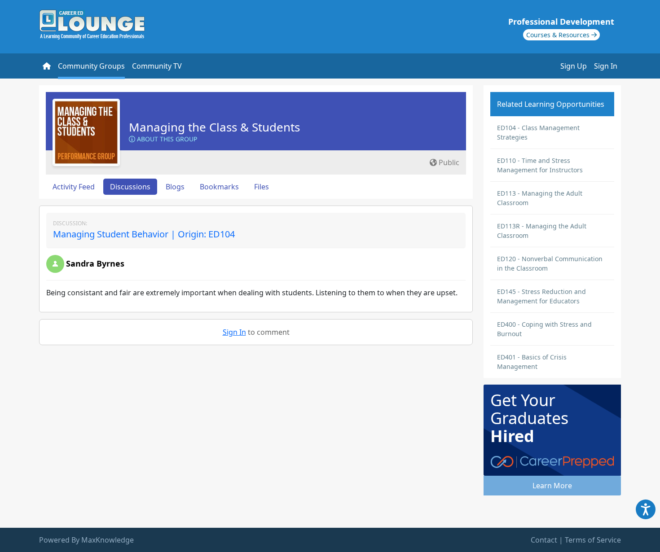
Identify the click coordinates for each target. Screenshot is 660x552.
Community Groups (91, 66)
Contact (544, 540)
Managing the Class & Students (214, 127)
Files (261, 187)
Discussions (130, 187)
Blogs (175, 187)
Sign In (605, 66)
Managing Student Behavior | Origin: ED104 (144, 234)
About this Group (166, 139)
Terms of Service (593, 540)
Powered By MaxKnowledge (86, 540)
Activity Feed (74, 187)
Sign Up (573, 66)
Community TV (157, 66)
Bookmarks (219, 187)
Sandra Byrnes (95, 263)
